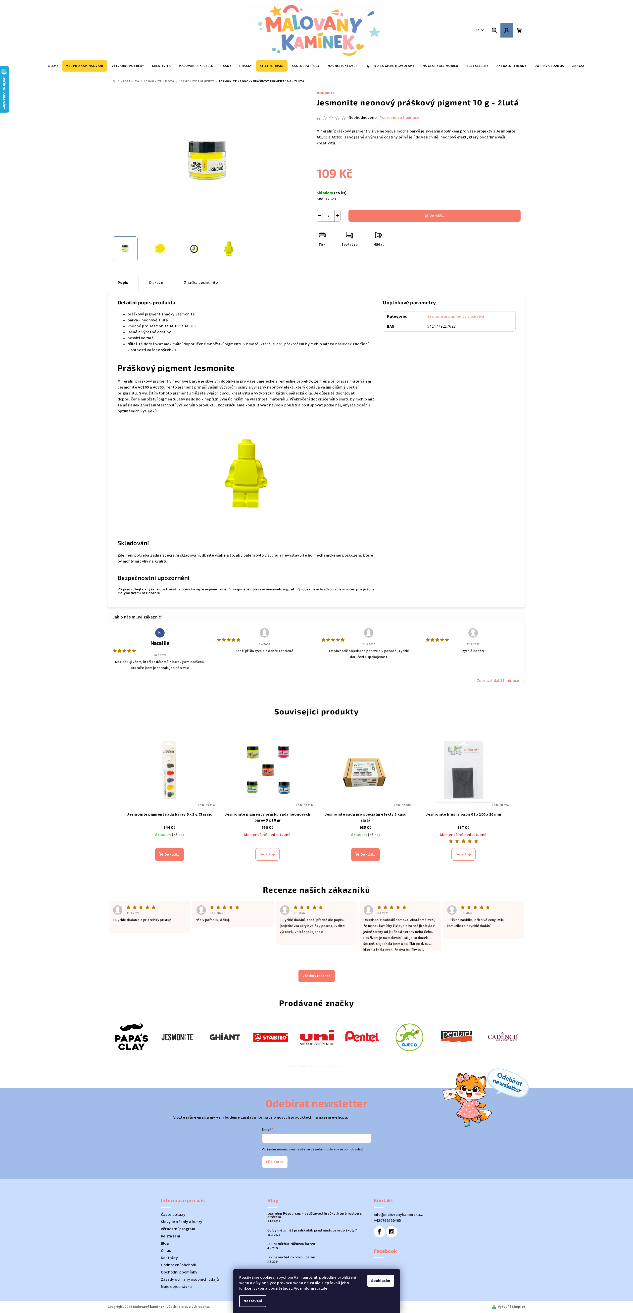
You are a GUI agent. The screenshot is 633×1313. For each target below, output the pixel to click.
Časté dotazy (173, 1214)
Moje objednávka (176, 1286)
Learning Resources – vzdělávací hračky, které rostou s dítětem (314, 1215)
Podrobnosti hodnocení (401, 117)
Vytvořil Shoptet (511, 1306)
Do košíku (437, 215)
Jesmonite (326, 93)
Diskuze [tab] (156, 282)
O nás (166, 1250)
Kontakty (169, 1258)
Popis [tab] (123, 282)
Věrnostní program (178, 1229)
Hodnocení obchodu (179, 1265)
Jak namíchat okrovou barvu (291, 1257)
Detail (265, 854)
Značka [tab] (201, 282)
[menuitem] (53, 66)
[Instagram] (391, 1231)
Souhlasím (380, 1280)
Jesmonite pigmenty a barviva (455, 316)
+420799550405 (387, 1220)
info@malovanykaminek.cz (398, 1214)
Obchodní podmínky (179, 1272)
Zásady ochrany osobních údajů (190, 1279)
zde (324, 1288)
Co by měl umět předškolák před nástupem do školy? (312, 1230)
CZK (477, 30)
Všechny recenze (317, 975)
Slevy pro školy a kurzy (181, 1222)
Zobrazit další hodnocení (500, 680)
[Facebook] (379, 1231)
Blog (165, 1243)
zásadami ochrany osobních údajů (337, 1149)
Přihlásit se (275, 1162)
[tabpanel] (131, 1036)
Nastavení (252, 1301)
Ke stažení (170, 1236)
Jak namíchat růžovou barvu (291, 1243)
